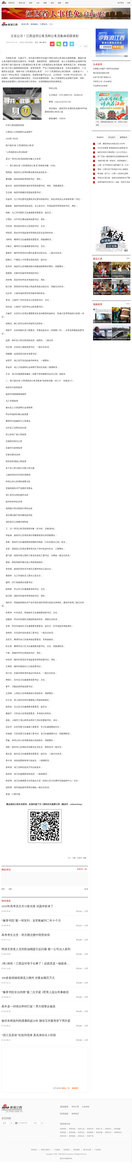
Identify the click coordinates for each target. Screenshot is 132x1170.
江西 (74, 858)
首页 (4, 1123)
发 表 (86, 889)
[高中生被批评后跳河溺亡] (102, 325)
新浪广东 (99, 1129)
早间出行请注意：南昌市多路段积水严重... (114, 178)
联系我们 (67, 1150)
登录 (3, 889)
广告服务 (57, 1150)
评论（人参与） (41, 42)
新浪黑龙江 (118, 1132)
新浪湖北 (63, 1132)
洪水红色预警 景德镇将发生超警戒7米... (113, 148)
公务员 (79, 858)
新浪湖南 (72, 1132)
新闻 (30, 3)
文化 (37, 3)
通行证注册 (87, 1150)
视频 (45, 3)
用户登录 (121, 3)
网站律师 (76, 1150)
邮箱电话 (75, 1114)
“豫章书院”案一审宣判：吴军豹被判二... (113, 161)
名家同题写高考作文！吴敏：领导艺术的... (114, 182)
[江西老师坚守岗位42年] (102, 308)
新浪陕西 (90, 1132)
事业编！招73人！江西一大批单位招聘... (113, 174)
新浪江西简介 (45, 1150)
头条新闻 (85, 1107)
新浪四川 (108, 1129)
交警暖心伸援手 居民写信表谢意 (106, 69)
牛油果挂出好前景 (100, 86)
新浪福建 (117, 1129)
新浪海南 (72, 1136)
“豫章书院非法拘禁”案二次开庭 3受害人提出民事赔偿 (35, 992)
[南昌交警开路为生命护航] (121, 325)
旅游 (52, 3)
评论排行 (112, 137)
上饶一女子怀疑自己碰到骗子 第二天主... (113, 165)
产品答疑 (98, 1150)
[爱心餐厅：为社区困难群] (102, 280)
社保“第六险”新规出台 (102, 77)
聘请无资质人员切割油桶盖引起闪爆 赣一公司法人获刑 (36, 949)
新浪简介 (34, 1150)
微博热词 (123, 137)
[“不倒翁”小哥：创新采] (102, 262)
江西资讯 (43, 24)
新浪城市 (63, 1129)
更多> (128, 258)
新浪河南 (72, 1129)
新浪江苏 (108, 1132)
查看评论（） (82, 869)
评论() (79, 911)
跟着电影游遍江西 (107, 122)
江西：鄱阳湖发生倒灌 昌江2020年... (112, 144)
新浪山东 (81, 1136)
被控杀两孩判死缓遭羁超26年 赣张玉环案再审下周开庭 (36, 1020)
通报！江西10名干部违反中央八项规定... (113, 169)
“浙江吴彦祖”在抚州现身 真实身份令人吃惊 (29, 1035)
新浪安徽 (99, 1132)
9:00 (35, 1123)
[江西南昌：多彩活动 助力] (121, 280)
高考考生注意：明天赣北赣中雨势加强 (26, 935)
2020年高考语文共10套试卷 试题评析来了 (27, 906)
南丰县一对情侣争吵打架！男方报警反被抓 (28, 1006)
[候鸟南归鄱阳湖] (121, 262)
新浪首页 (12, 3)
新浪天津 (90, 1129)
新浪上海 (81, 1129)
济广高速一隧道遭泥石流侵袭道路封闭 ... (113, 156)
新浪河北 (81, 1132)
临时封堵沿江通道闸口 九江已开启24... (112, 152)
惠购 (66, 3)
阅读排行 (100, 137)
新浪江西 (22, 3)
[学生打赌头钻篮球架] (121, 308)
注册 (128, 3)
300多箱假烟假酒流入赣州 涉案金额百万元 (28, 977)
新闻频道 (34, 24)
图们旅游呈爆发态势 (101, 73)
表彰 (84, 858)
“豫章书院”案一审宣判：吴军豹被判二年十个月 (31, 920)
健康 (59, 3)
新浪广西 (90, 1136)
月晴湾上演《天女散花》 (103, 81)
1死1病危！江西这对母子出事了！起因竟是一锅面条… (36, 963)
